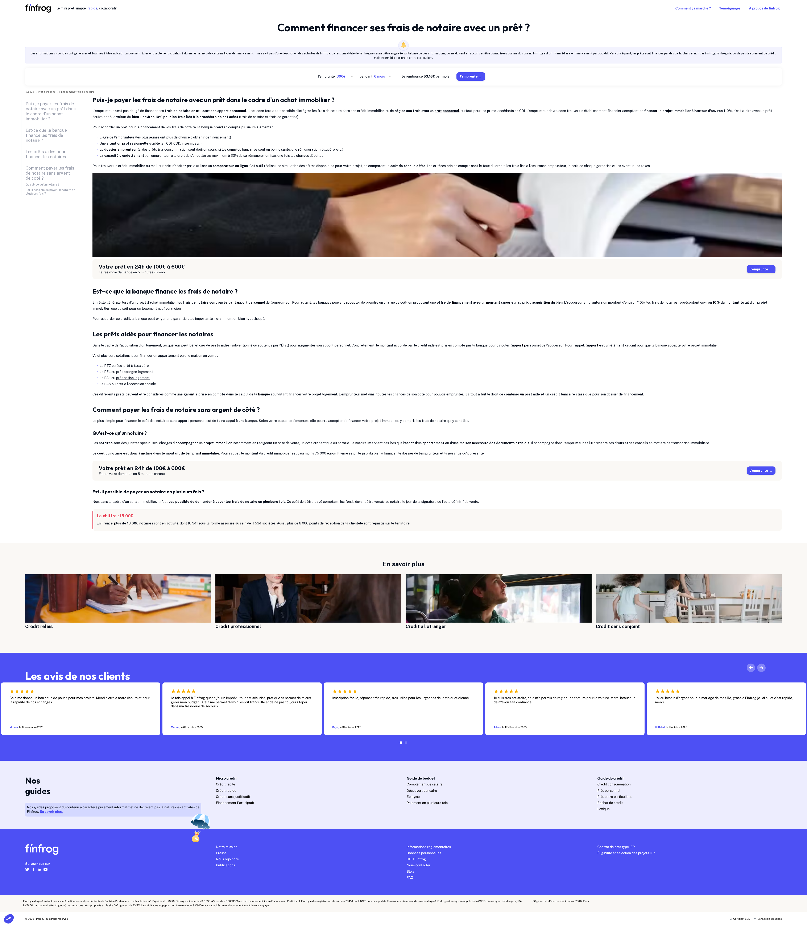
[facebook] (33, 871)
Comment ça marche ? (693, 8)
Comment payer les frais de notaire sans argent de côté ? (50, 173)
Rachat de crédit (610, 803)
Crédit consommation (614, 784)
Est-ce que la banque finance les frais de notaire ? (46, 135)
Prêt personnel (608, 791)
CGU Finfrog (416, 859)
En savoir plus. (51, 812)
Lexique (603, 809)
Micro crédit (226, 778)
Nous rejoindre (227, 859)
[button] (9, 919)
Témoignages (730, 8)
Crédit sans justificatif (233, 797)
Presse (221, 853)
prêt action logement (133, 378)
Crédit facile (225, 784)
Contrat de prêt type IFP (616, 847)
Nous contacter (418, 865)
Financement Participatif (235, 803)
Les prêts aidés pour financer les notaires (46, 154)
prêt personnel (446, 111)
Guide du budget (421, 778)
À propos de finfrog (764, 8)
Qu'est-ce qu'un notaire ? (42, 184)
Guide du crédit (610, 778)
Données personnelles (424, 853)
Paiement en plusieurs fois (427, 803)
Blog (410, 871)
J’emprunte (759, 269)
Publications (225, 865)
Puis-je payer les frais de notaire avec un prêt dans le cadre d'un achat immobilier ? (51, 111)
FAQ (410, 878)
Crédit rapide (226, 791)
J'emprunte (469, 76)
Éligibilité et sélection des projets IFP (626, 853)
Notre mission (226, 847)
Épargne (413, 797)
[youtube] (45, 871)
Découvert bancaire (422, 791)
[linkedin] (39, 871)
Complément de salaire (425, 784)
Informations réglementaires (429, 847)
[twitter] (27, 871)
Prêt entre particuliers (614, 797)
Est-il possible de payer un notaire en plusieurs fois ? (50, 191)
